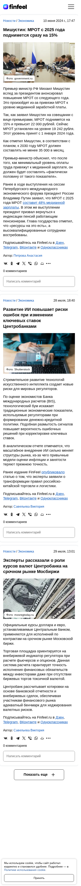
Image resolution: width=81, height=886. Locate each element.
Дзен (60, 243)
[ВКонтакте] (5, 263)
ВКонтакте (28, 247)
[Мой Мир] (42, 263)
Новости (9, 20)
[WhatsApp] (36, 263)
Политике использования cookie (24, 869)
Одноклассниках (54, 247)
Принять (39, 877)
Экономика (26, 20)
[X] (23, 263)
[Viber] (30, 263)
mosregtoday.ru (24, 614)
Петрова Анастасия (28, 255)
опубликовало (53, 472)
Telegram (10, 247)
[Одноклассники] (11, 263)
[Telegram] (17, 263)
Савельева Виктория (29, 506)
